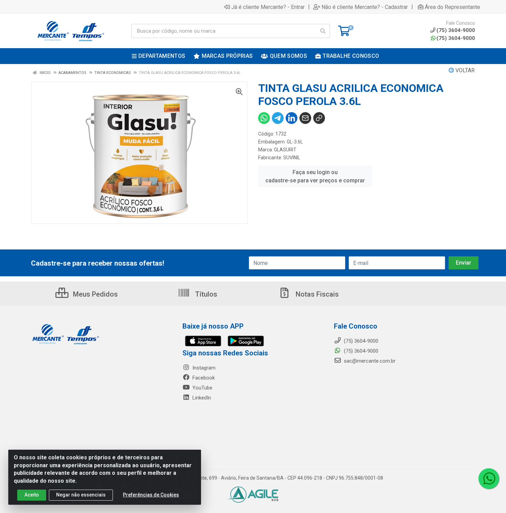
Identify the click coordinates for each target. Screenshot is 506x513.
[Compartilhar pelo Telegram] (278, 118)
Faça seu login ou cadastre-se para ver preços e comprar (315, 176)
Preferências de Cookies (151, 495)
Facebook (203, 378)
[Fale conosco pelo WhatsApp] (488, 478)
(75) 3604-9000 (455, 38)
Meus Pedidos (94, 294)
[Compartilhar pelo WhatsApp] (264, 118)
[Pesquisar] (323, 31)
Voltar (464, 70)
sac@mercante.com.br (369, 361)
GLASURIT (285, 149)
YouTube (201, 388)
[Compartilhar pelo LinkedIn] (291, 118)
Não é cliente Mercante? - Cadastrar (364, 7)
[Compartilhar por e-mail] (305, 118)
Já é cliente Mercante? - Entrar (268, 7)
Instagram (203, 368)
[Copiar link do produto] (319, 118)
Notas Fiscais (316, 294)
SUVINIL (291, 157)
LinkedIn (201, 398)
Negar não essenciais (81, 495)
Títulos (205, 294)
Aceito (31, 495)
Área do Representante (452, 7)
